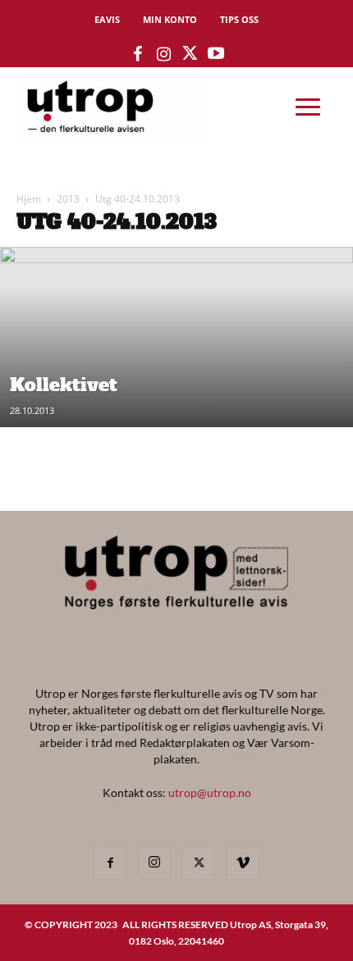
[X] (198, 863)
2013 (68, 199)
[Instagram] (154, 862)
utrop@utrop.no (209, 792)
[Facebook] (110, 863)
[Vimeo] (243, 863)
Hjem (28, 199)
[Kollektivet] (176, 423)
